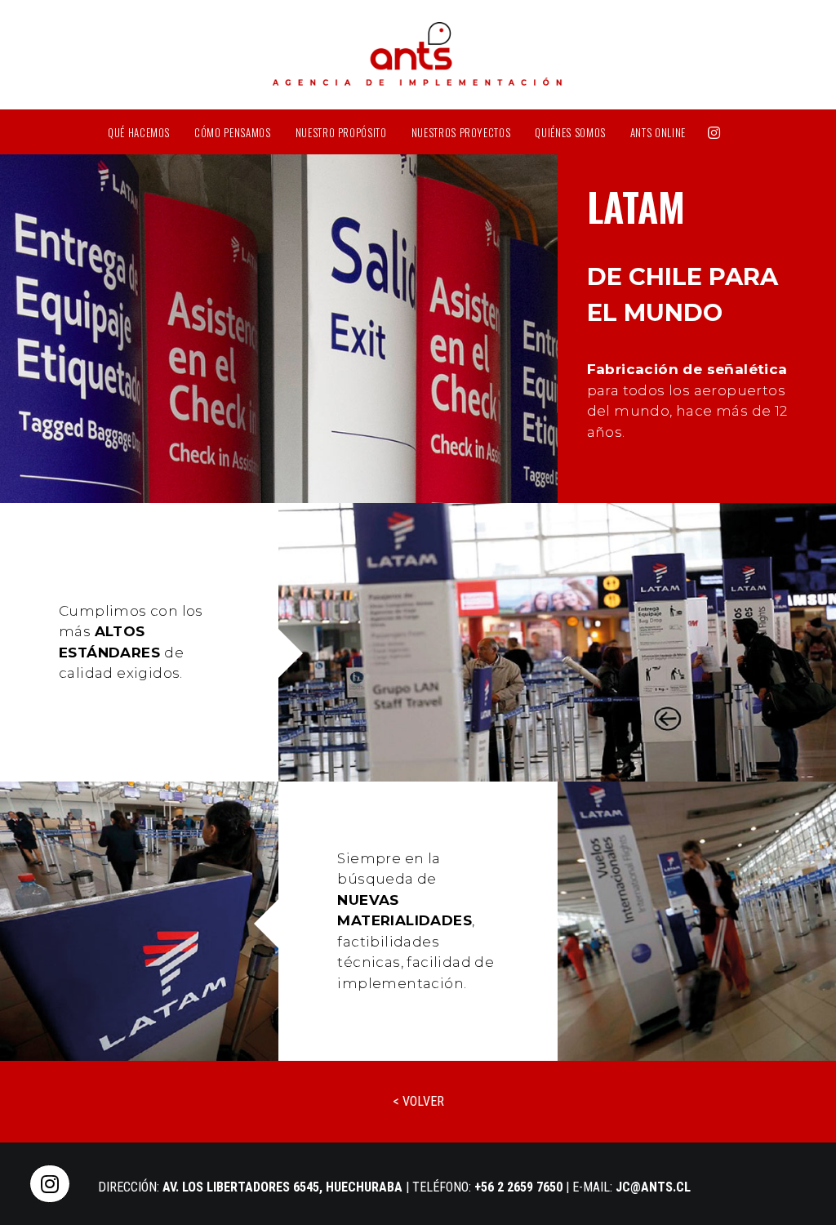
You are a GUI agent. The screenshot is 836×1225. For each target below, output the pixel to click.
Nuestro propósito (341, 132)
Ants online (658, 132)
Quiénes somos (570, 132)
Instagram (714, 131)
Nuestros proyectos (461, 132)
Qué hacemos (139, 132)
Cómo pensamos (232, 132)
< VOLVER (418, 1101)
